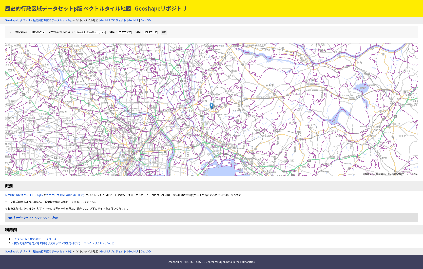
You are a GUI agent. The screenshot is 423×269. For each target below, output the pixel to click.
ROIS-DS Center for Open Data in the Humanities (225, 262)
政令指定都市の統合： (62, 32)
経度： (139, 32)
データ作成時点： (20, 32)
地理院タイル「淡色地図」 (375, 174)
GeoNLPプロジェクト (113, 20)
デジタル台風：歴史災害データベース (34, 239)
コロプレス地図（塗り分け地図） (66, 195)
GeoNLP (133, 20)
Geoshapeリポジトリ (17, 20)
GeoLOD (146, 20)
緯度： (114, 32)
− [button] (9, 52)
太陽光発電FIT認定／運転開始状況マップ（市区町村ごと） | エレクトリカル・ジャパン (64, 243)
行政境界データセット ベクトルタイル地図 (32, 218)
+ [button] (9, 47)
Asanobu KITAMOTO (181, 262)
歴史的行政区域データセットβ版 (52, 20)
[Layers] (9, 58)
